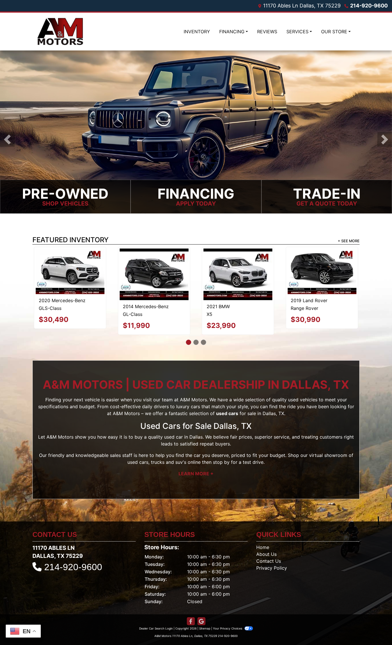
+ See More (349, 241)
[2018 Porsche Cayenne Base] (238, 262)
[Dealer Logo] (60, 31)
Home (262, 535)
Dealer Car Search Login (156, 616)
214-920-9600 (369, 6)
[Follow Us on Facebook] (191, 609)
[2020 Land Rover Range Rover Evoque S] (154, 268)
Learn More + (196, 461)
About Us (266, 542)
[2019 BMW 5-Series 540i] (70, 262)
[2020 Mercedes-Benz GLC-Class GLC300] (322, 268)
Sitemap (204, 616)
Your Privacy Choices (228, 616)
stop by (221, 450)
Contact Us (268, 549)
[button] (7, 139)
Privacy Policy (271, 556)
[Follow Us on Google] (201, 609)
